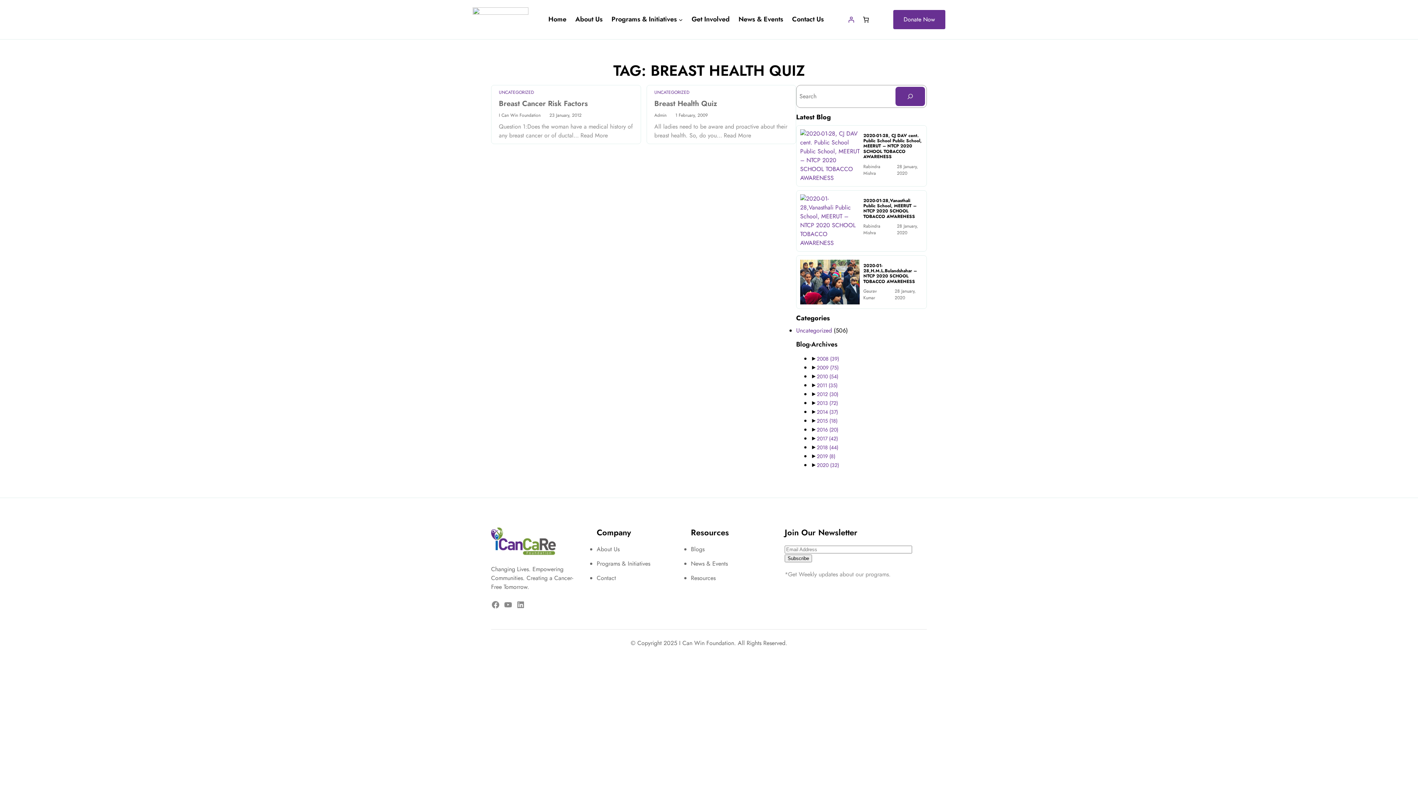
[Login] (851, 19)
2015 (827, 420)
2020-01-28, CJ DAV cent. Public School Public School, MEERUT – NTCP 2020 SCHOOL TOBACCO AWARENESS (892, 146)
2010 (827, 376)
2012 (827, 394)
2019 (826, 456)
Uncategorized (516, 92)
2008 (828, 358)
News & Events (709, 563)
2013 (827, 403)
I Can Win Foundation (520, 115)
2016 (827, 429)
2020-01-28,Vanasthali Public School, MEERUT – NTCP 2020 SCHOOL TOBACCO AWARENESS (890, 208)
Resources (703, 578)
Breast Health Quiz (685, 103)
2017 (827, 438)
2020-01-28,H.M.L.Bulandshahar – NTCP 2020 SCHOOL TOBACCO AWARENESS (890, 273)
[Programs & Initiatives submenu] (681, 20)
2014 (827, 412)
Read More (594, 135)
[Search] (910, 96)
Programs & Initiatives (623, 563)
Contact (606, 578)
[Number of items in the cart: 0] (866, 19)
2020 (828, 465)
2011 (827, 385)
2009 (828, 367)
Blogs (698, 549)
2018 (827, 447)
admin (660, 115)
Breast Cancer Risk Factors (543, 103)
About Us (608, 549)
